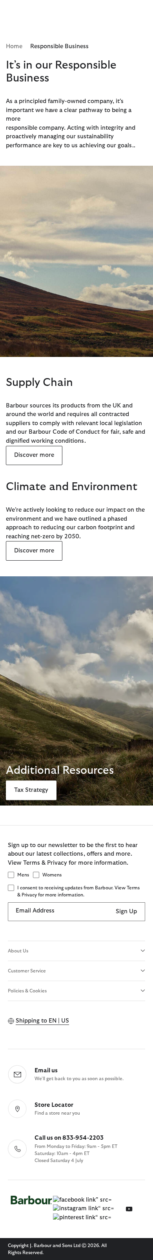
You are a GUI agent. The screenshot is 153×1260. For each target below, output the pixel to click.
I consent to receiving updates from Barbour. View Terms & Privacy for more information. (78, 891)
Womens (52, 875)
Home (14, 46)
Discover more (34, 455)
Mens (23, 875)
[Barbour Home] (31, 1209)
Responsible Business (59, 46)
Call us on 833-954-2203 (69, 1138)
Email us (46, 1071)
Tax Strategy (31, 790)
